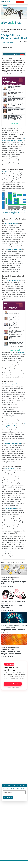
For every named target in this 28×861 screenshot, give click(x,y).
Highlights (4, 5)
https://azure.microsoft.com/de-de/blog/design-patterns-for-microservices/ (14, 212)
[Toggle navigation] (6, 2)
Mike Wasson (6, 172)
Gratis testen (19, 1)
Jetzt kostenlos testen (12, 684)
